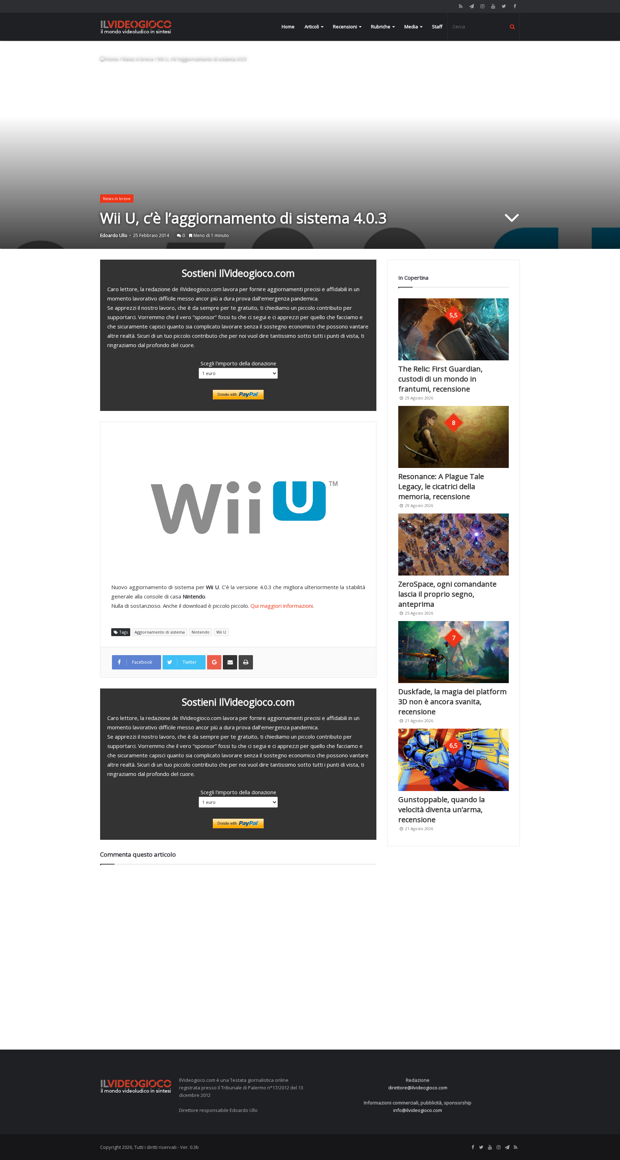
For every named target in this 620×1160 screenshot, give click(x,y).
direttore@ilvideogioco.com (417, 1087)
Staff (437, 26)
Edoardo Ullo (113, 235)
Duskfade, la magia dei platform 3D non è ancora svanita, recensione (452, 701)
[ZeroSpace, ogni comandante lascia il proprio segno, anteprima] (453, 544)
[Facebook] (514, 6)
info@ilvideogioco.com (417, 1110)
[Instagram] (482, 6)
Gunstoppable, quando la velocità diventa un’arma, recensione (441, 809)
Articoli (312, 26)
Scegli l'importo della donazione (238, 363)
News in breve (138, 59)
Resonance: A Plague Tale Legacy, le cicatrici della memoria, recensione (441, 486)
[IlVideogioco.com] (136, 27)
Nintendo (201, 632)
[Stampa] (246, 662)
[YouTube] (493, 6)
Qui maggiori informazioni (281, 605)
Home (288, 26)
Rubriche (380, 26)
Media (411, 26)
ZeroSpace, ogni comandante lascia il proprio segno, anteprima (447, 594)
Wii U (221, 632)
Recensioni (345, 26)
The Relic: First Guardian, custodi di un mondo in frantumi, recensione (440, 379)
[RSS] (460, 6)
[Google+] (214, 662)
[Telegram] (471, 6)
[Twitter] (503, 6)
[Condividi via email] (230, 662)
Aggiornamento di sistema (160, 632)
